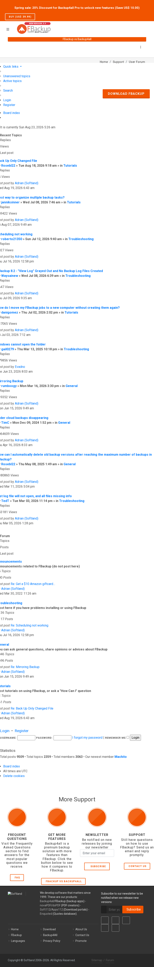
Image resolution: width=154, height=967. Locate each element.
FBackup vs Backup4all (64, 881)
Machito (120, 757)
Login (4, 730)
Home (15, 929)
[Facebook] (105, 920)
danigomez (9, 312)
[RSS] (115, 928)
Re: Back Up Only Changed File (32, 708)
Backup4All (50, 935)
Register (22, 730)
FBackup (16, 935)
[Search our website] (144, 26)
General (72, 386)
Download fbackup (126, 94)
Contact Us (137, 866)
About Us (81, 929)
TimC (5, 423)
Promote (81, 940)
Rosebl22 (8, 165)
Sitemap (96, 960)
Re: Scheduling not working (29, 625)
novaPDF (45, 905)
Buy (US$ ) (20, 16)
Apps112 (57, 909)
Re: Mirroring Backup (25, 667)
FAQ (17, 877)
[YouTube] (105, 928)
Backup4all (47, 901)
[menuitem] (16, 76)
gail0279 (7, 349)
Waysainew (9, 276)
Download (49, 929)
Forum (110, 960)
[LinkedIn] (126, 920)
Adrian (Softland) (26, 183)
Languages (18, 940)
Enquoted (46, 913)
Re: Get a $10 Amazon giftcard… (33, 584)
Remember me (116, 737)
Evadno (20, 367)
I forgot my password (87, 737)
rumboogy (9, 386)
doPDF (56, 905)
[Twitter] (115, 920)
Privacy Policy (51, 940)
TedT (5, 501)
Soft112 (45, 909)
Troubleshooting (81, 239)
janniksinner (10, 202)
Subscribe (97, 866)
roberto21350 (11, 239)
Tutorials (70, 165)
